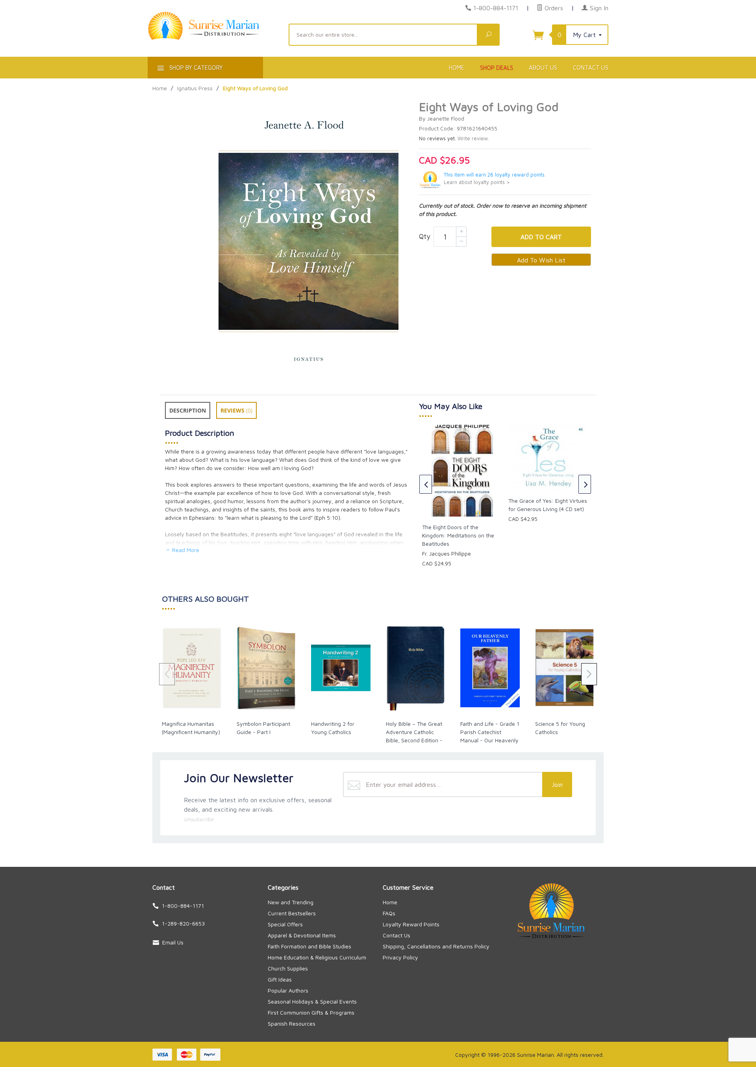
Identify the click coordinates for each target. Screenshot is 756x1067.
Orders (553, 7)
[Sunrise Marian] (213, 38)
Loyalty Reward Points (411, 924)
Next (584, 484)
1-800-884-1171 (495, 7)
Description (187, 410)
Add (541, 236)
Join (557, 784)
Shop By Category (195, 67)
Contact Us (590, 67)
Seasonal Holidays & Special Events (312, 1001)
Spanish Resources (291, 1023)
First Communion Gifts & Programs (311, 1012)
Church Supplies (288, 968)
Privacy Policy (400, 957)
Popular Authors (288, 990)
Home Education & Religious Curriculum (317, 957)
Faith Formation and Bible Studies (309, 946)
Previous (425, 484)
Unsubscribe (198, 819)
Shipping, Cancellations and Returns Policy (436, 946)
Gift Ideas (280, 979)
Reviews (236, 410)
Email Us (172, 942)
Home (456, 67)
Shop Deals (496, 67)
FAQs (389, 913)
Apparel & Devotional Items (302, 935)
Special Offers (285, 924)
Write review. (473, 138)
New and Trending (290, 902)
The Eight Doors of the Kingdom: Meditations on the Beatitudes (458, 535)
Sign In (598, 7)
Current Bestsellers (292, 913)
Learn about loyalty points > (477, 182)
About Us (543, 67)
